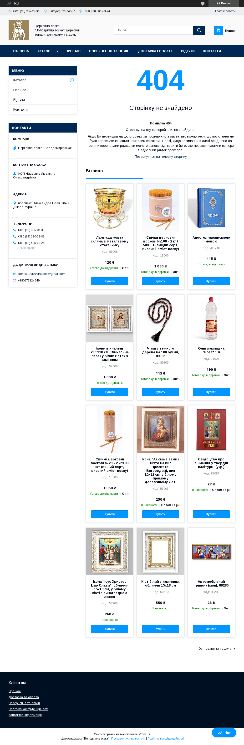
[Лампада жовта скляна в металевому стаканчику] (109, 207)
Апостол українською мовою (211, 239)
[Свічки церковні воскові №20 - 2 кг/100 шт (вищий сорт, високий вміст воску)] (109, 429)
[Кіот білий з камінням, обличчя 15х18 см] (160, 551)
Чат (228, 733)
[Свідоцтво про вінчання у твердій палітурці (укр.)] (211, 429)
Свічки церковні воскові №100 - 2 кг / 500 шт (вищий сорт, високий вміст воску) (160, 243)
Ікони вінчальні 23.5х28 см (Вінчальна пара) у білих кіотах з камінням (110, 354)
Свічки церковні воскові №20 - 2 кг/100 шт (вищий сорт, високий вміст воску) (109, 465)
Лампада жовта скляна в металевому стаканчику (109, 241)
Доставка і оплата (155, 51)
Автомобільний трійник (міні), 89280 (211, 583)
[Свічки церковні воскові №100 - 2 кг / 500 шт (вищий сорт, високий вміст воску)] (160, 207)
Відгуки (188, 51)
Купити (110, 281)
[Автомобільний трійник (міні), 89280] (211, 551)
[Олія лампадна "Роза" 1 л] (211, 318)
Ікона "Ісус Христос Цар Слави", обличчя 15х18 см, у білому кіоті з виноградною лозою (109, 589)
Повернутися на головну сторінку (161, 156)
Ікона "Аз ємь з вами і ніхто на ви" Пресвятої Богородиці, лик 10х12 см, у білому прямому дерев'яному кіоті (160, 470)
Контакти (212, 51)
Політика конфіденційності (28, 709)
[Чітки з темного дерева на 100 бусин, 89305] (160, 318)
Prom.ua (144, 734)
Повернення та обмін (109, 51)
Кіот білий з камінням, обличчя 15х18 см (160, 583)
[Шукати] (199, 30)
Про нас (73, 51)
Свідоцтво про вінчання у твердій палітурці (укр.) (211, 463)
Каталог (44, 51)
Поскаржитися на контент (128, 738)
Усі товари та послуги (215, 648)
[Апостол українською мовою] (211, 207)
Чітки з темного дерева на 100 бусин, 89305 (160, 352)
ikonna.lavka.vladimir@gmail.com (42, 274)
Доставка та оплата (24, 697)
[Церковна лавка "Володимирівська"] (19, 39)
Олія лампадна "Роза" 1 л (211, 350)
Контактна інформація (25, 715)
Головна (21, 51)
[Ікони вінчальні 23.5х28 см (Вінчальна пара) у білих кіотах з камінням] (109, 318)
